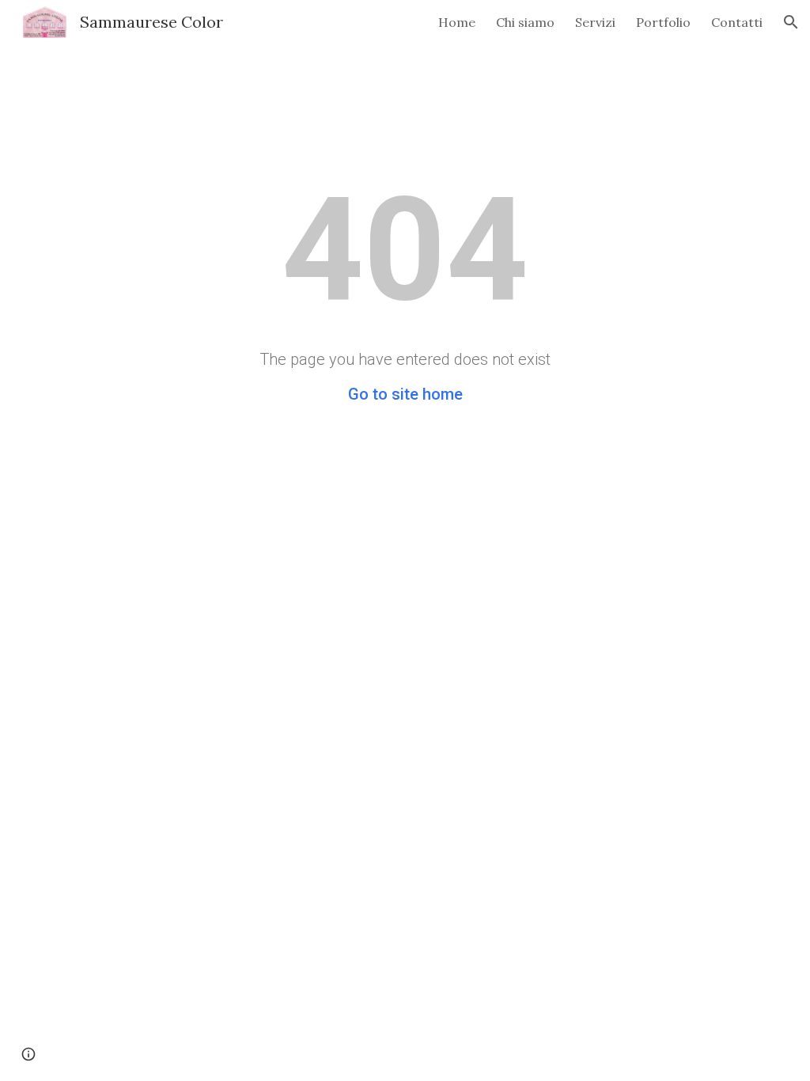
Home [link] (456, 22)
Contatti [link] (737, 22)
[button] (791, 22)
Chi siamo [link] (525, 22)
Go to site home (405, 394)
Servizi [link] (595, 22)
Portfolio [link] (663, 22)
